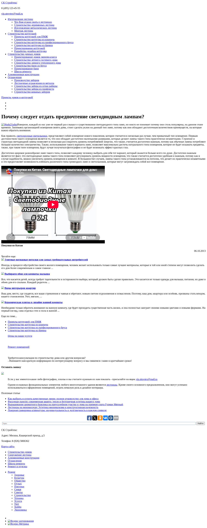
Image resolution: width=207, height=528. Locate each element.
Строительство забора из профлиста (34, 89)
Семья (17, 489)
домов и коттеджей (17, 97)
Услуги (18, 501)
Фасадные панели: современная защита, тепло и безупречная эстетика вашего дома (54, 401)
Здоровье (19, 475)
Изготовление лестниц (20, 19)
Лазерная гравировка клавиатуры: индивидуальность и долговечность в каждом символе (57, 410)
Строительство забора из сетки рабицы (35, 86)
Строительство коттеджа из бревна (33, 45)
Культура (19, 477)
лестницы (111, 384)
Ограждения (15, 77)
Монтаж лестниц (23, 30)
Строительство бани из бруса (30, 65)
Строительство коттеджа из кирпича (34, 39)
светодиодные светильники (32, 135)
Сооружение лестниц (19, 454)
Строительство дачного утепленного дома (37, 62)
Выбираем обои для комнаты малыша (27, 273)
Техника (18, 498)
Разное (11, 472)
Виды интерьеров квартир (20, 288)
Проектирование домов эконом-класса (35, 57)
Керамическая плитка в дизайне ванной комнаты (34, 302)
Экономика (20, 509)
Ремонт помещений (18, 347)
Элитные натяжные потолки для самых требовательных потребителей (46, 259)
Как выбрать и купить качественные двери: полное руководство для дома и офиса (53, 398)
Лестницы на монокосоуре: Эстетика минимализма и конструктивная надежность (53, 407)
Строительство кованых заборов (32, 92)
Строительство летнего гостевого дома (35, 60)
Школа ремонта (22, 71)
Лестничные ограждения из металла (34, 83)
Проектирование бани (26, 68)
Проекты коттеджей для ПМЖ (31, 36)
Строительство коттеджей (22, 33)
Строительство (22, 495)
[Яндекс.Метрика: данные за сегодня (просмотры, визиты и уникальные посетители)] (18, 524)
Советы (18, 492)
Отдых (18, 483)
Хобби (17, 507)
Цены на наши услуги (20, 336)
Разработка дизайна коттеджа (30, 51)
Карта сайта (7, 446)
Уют (16, 504)
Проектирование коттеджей (29, 48)
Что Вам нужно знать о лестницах (33, 22)
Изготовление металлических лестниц (35, 28)
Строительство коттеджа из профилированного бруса (43, 42)
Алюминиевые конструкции (23, 74)
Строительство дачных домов (24, 54)
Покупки (19, 486)
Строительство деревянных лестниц (34, 25)
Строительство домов (20, 452)
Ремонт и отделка (17, 466)
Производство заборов (26, 80)
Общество (19, 480)
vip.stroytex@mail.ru (12, 13)
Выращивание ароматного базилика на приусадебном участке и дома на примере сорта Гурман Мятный (65, 404)
